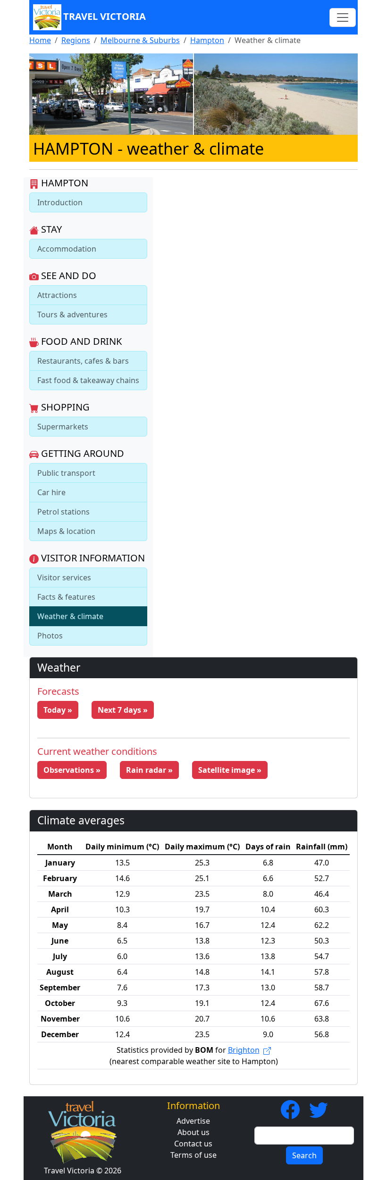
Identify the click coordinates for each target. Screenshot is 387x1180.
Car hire (51, 492)
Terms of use (193, 1155)
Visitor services (64, 577)
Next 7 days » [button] (123, 710)
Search (304, 1155)
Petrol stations (63, 512)
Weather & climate (70, 616)
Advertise (193, 1121)
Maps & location (66, 531)
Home (40, 40)
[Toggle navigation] (342, 17)
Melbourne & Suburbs (140, 40)
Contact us (193, 1143)
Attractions (57, 295)
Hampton (207, 40)
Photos (50, 635)
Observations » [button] (72, 770)
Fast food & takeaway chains (88, 380)
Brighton (244, 1050)
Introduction (60, 202)
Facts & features (66, 597)
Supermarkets (62, 426)
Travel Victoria (104, 16)
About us (193, 1132)
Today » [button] (57, 710)
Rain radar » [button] (149, 770)
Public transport (66, 473)
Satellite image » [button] (229, 770)
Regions (75, 40)
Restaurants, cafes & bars (83, 361)
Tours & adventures (72, 314)
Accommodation (66, 249)
